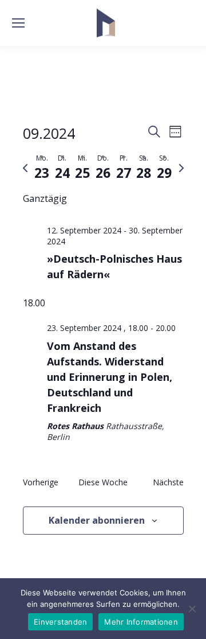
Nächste (168, 482)
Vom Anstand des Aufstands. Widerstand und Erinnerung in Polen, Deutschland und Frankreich (109, 377)
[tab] (42, 167)
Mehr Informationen (141, 621)
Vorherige (40, 482)
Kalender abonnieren (97, 520)
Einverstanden (60, 621)
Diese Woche (103, 482)
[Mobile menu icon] (18, 23)
